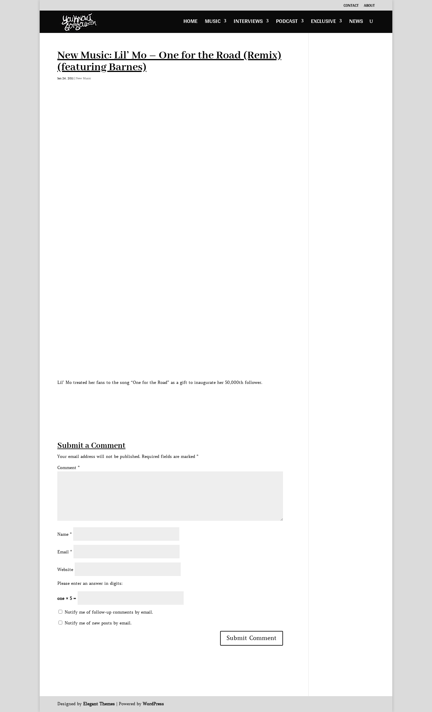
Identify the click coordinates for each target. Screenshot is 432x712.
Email (64, 552)
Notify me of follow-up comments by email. (109, 612)
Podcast (287, 22)
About (369, 6)
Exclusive (323, 22)
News (356, 22)
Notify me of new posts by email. (98, 623)
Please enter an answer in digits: (90, 583)
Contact (351, 6)
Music (212, 22)
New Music (83, 78)
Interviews (248, 22)
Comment (68, 467)
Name (64, 534)
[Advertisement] (164, 399)
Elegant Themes (99, 703)
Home (190, 22)
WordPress (153, 703)
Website (65, 569)
